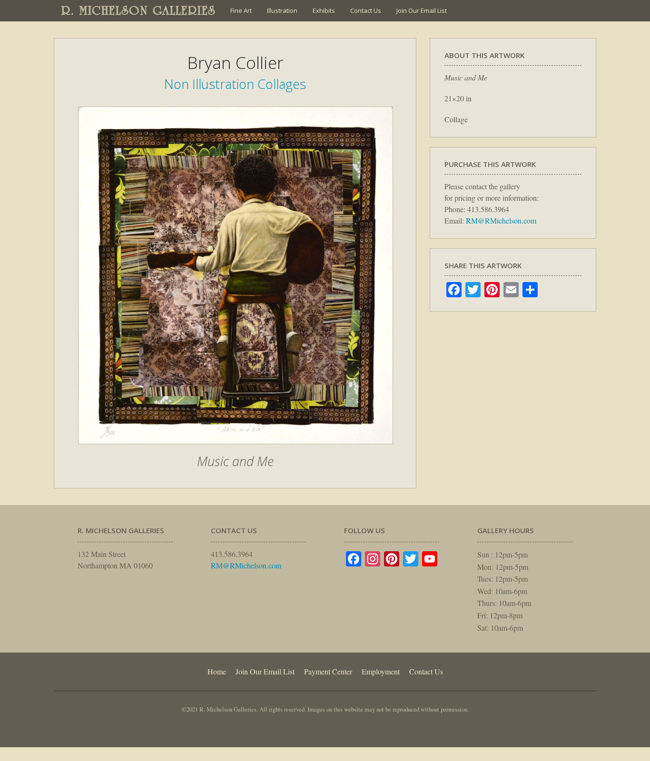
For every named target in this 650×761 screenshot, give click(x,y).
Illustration (282, 10)
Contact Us (365, 10)
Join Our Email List (421, 10)
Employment (381, 671)
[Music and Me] (235, 449)
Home (216, 671)
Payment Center (328, 671)
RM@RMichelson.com (501, 220)
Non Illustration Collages (235, 84)
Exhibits (324, 10)
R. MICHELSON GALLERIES (138, 10)
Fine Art (241, 10)
